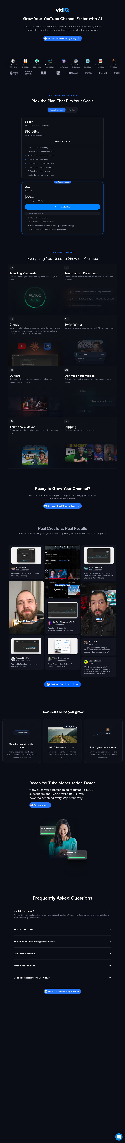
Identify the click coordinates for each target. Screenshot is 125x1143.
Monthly (71, 110)
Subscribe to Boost (62, 141)
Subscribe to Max (62, 207)
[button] (26, 562)
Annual (56, 110)
